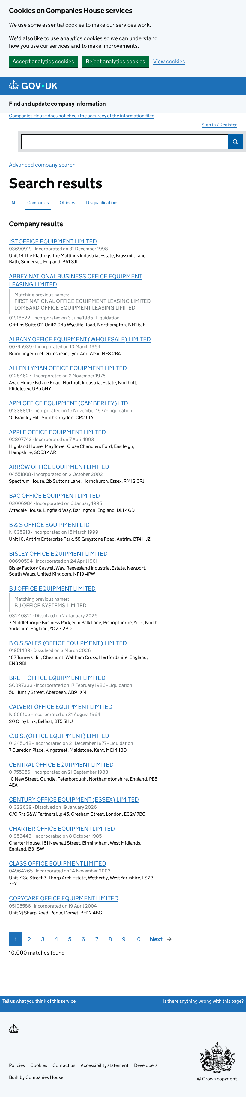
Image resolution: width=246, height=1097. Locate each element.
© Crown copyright (217, 1079)
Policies (17, 1065)
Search (235, 141)
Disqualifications (102, 202)
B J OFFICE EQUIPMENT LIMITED (52, 588)
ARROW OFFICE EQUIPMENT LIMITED (59, 466)
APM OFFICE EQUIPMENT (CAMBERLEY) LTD (68, 403)
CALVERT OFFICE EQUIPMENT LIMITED (60, 706)
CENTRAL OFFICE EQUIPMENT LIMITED (61, 764)
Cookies (38, 1065)
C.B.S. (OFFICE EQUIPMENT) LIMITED (59, 735)
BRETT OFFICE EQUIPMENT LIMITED (57, 677)
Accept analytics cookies (43, 61)
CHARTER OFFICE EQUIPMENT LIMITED (62, 828)
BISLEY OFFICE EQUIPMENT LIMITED (58, 553)
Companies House (44, 1077)
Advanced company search (42, 164)
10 (138, 939)
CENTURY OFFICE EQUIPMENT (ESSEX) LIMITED (74, 799)
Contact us (63, 1065)
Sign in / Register (219, 125)
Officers (67, 202)
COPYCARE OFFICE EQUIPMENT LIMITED (63, 898)
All (13, 202)
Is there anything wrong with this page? (203, 1001)
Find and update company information (57, 103)
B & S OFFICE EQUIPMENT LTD (49, 524)
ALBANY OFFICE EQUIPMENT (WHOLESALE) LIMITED (80, 339)
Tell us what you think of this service (39, 1001)
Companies (38, 202)
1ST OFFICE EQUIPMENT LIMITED (53, 241)
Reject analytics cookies (115, 61)
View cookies (169, 61)
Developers (146, 1065)
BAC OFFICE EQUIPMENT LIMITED (54, 495)
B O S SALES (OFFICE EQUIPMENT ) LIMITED (68, 643)
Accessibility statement (105, 1065)
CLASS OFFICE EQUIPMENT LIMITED (57, 863)
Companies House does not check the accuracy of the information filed (81, 116)
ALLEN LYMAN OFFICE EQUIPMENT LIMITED (68, 368)
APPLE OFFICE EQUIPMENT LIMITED (57, 432)
